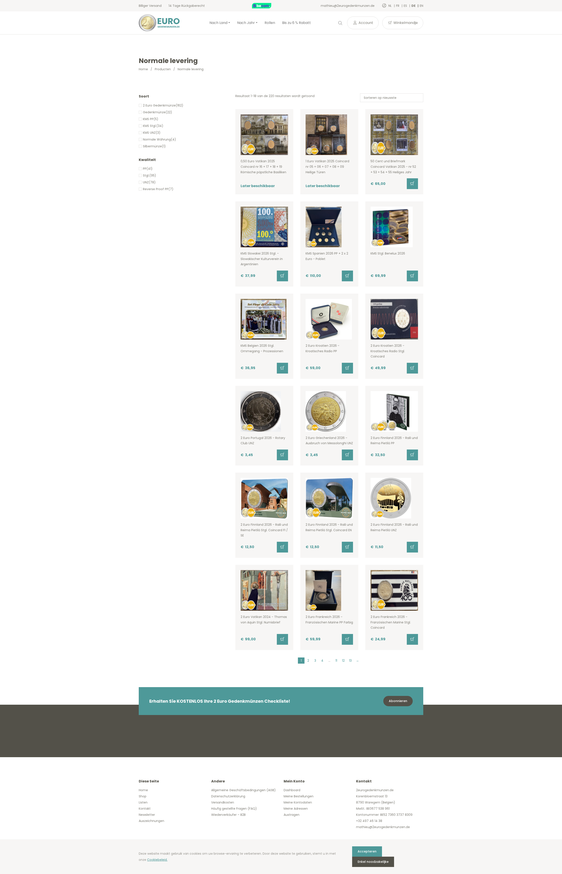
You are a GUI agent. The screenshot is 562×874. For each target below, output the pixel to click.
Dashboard (292, 790)
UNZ (146, 182)
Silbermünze (152, 146)
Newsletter (147, 815)
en (421, 6)
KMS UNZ (149, 132)
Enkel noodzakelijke (373, 862)
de (413, 6)
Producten (163, 69)
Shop (142, 796)
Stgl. (146, 175)
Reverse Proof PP (155, 189)
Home (143, 69)
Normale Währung (157, 139)
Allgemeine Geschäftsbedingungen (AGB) (243, 790)
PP (144, 168)
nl (390, 6)
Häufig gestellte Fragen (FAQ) (234, 808)
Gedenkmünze (154, 112)
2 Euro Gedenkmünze (159, 105)
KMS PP (148, 119)
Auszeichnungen (151, 821)
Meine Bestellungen (298, 796)
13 (350, 660)
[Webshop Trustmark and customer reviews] (266, 6)
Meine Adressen (296, 808)
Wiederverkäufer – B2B (228, 815)
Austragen (291, 815)
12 (343, 660)
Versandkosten (222, 802)
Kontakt (145, 808)
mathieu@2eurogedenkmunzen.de (348, 6)
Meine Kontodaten (298, 802)
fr (398, 6)
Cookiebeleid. (157, 860)
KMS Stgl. (149, 126)
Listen (143, 802)
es (406, 6)
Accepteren (367, 851)
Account (365, 22)
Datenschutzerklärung (228, 796)
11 (336, 660)
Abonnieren (398, 701)
